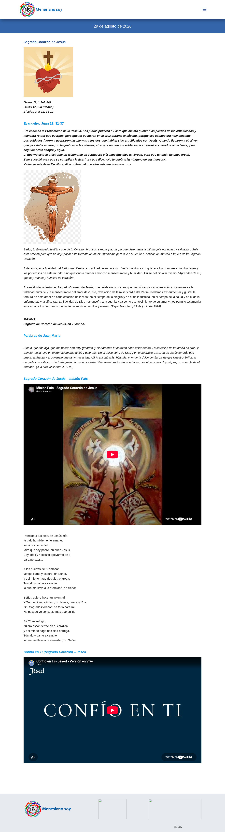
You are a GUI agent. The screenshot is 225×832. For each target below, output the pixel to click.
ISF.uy (177, 826)
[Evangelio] (41, 9)
